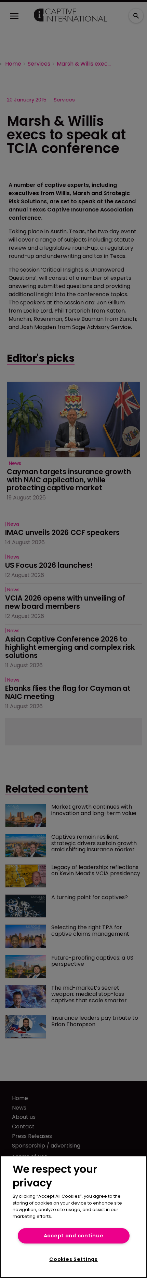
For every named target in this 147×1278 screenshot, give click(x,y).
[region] (73, 1217)
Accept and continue (74, 1235)
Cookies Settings (73, 1259)
